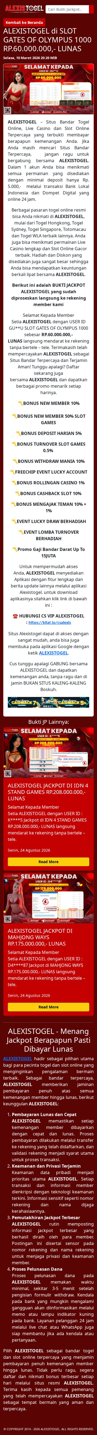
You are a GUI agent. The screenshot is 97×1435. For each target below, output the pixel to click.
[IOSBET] (48, 702)
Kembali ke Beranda (24, 22)
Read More (48, 861)
